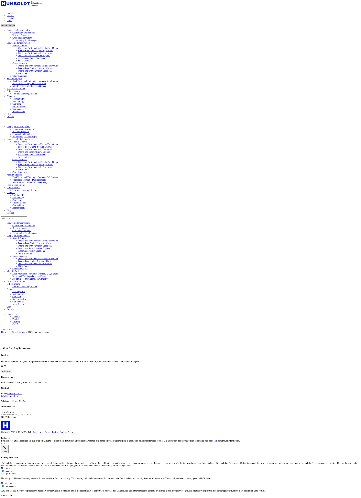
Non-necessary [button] (7, 483)
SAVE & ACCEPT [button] (9, 495)
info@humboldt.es (9, 396)
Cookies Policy (66, 432)
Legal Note (38, 432)
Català (15, 324)
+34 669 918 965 (18, 401)
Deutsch (16, 322)
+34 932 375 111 (14, 393)
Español (16, 316)
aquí (215, 441)
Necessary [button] (5, 468)
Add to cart (6, 371)
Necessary (9, 471)
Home (4, 332)
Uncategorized (18, 332)
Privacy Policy (51, 432)
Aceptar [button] (4, 443)
